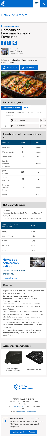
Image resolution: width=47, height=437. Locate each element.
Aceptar (32, 432)
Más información (18, 432)
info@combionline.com (26, 412)
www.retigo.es (10, 278)
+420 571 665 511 (17, 407)
